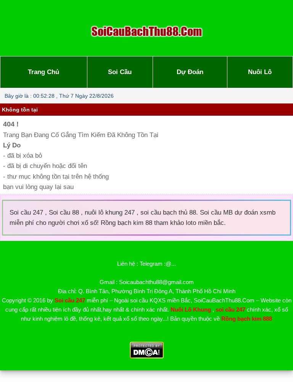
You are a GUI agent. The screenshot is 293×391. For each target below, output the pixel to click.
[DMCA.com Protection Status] (147, 356)
